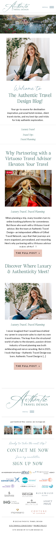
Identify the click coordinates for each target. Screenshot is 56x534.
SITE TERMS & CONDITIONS (20, 525)
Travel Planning (36, 211)
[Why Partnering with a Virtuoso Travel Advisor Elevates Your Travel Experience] (28, 188)
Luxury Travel (18, 211)
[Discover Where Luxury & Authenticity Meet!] (28, 301)
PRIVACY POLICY (40, 525)
